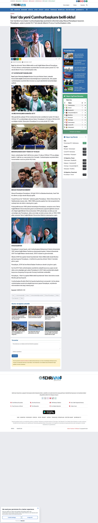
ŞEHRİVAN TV (80, 9)
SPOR (35, 9)
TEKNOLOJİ (53, 9)
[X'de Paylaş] (14, 59)
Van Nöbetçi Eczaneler (17, 402)
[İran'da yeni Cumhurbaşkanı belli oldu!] (35, 42)
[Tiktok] (53, 398)
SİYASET (41, 9)
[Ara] (87, 5)
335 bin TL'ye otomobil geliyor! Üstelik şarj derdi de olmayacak (19, 317)
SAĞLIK (47, 9)
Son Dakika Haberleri (56, 406)
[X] (45, 398)
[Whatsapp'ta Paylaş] (17, 59)
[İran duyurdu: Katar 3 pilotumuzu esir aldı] (36, 326)
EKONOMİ (24, 9)
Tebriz (21, 298)
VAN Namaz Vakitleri (56, 402)
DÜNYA (12, 13)
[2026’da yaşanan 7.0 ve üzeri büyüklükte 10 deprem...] (19, 326)
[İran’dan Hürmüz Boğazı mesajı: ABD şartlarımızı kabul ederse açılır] (52, 326)
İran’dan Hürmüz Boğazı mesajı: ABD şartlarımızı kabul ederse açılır (51, 333)
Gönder (15, 355)
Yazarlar (82, 5)
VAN (11, 9)
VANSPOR (17, 9)
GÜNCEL (30, 9)
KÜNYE (12, 428)
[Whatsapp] (55, 398)
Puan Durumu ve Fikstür (17, 406)
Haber (57, 295)
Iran (13, 295)
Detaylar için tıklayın (75, 131)
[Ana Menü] (87, 10)
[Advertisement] (75, 37)
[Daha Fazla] (20, 59)
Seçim (27, 295)
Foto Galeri (66, 5)
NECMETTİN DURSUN (16, 62)
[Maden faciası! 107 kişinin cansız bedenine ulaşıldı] (36, 310)
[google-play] (49, 412)
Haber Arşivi (74, 406)
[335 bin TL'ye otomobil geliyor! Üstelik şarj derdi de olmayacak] (19, 310)
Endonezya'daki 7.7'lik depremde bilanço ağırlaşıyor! (51, 317)
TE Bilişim (77, 428)
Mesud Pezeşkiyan (49, 295)
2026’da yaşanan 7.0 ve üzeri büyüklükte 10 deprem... (18, 333)
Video (75, 5)
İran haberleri (15, 298)
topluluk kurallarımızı (25, 360)
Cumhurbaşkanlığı (20, 295)
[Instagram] (48, 398)
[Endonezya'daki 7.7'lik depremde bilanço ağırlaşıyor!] (52, 310)
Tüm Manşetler (35, 406)
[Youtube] (50, 398)
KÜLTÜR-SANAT (70, 9)
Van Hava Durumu (36, 402)
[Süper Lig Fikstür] (85, 137)
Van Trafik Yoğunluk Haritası (77, 402)
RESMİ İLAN (61, 9)
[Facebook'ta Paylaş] (12, 59)
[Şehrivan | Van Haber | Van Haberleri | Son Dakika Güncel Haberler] (18, 5)
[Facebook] (42, 398)
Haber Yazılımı (70, 428)
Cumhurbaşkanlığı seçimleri (37, 295)
